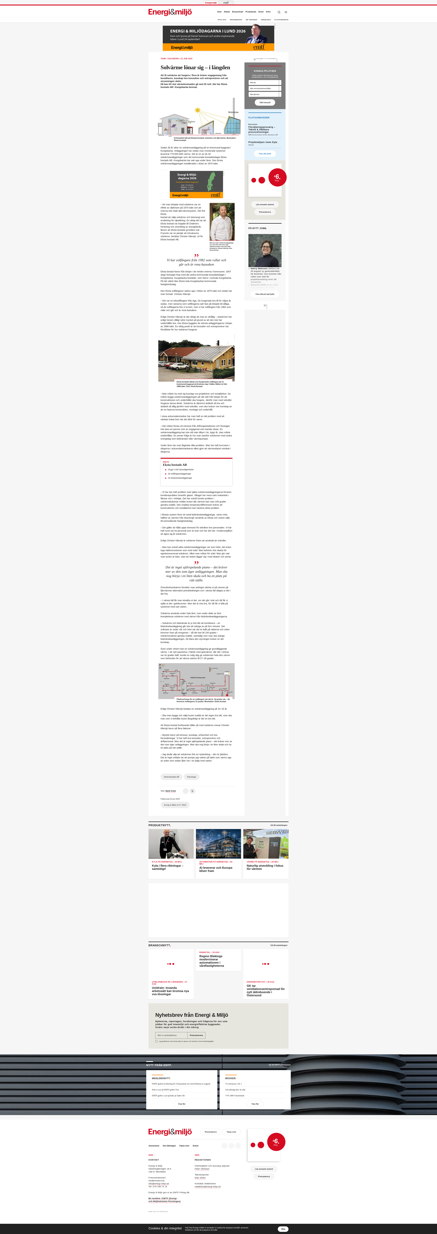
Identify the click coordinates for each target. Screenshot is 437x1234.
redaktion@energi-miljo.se (208, 1186)
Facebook (224, 1146)
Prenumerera (236, 20)
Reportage (191, 777)
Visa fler (181, 1104)
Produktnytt (250, 12)
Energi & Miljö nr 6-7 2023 (175, 805)
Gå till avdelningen (279, 825)
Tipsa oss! (221, 20)
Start (219, 12)
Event (261, 12)
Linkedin (231, 1146)
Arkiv (268, 12)
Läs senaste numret (265, 204)
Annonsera (266, 20)
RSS (238, 1146)
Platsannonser (281, 20)
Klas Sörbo (200, 1178)
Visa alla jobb (265, 154)
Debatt (227, 12)
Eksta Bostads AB (171, 777)
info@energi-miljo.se (159, 1183)
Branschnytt (237, 12)
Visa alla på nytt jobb (264, 294)
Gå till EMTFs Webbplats (280, 1065)
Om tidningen (251, 20)
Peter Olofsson (202, 1169)
